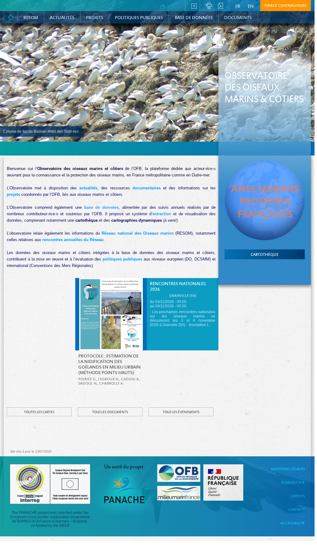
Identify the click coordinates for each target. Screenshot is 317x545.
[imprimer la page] (209, 5)
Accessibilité (292, 523)
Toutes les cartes (39, 412)
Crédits (298, 496)
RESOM (30, 18)
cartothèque (265, 254)
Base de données (194, 18)
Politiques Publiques (139, 18)
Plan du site (293, 483)
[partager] (194, 5)
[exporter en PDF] (220, 5)
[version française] (239, 5)
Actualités (62, 18)
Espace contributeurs (285, 6)
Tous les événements (181, 412)
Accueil (11, 17)
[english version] (251, 5)
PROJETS (94, 18)
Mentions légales (288, 469)
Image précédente (14, 82)
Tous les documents (110, 412)
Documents (238, 18)
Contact (296, 510)
